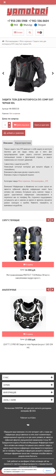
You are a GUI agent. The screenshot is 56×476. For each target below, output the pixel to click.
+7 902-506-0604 (39, 21)
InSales (33, 417)
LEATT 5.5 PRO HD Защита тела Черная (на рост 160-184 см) (28, 346)
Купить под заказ (22, 124)
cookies (22, 472)
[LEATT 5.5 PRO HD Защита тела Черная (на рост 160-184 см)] (28, 313)
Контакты (33, 456)
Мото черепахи (26, 41)
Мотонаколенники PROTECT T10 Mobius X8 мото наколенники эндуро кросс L (28, 276)
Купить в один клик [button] (42, 124)
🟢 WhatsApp (26, 25)
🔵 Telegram (40, 25)
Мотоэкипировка (12, 41)
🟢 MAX (14, 25)
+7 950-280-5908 (17, 21)
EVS (46, 181)
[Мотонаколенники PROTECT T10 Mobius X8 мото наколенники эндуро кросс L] (28, 244)
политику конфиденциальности (25, 464)
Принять (48, 471)
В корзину (29, 264)
